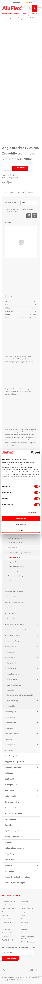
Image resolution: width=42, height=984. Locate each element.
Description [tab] (21, 192)
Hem (3, 13)
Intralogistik (10, 690)
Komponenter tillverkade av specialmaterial (20, 695)
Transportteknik (11, 663)
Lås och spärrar (11, 646)
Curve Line (9, 825)
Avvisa (21, 530)
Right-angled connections (23, 16)
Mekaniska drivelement (14, 685)
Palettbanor (9, 860)
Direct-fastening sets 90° (15, 543)
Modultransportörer (13, 767)
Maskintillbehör (11, 668)
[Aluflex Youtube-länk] (31, 970)
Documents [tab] (30, 192)
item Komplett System (19, 13)
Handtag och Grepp (13, 641)
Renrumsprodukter (10, 745)
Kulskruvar (9, 790)
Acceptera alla (21, 518)
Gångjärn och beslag (13, 635)
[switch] (37, 492)
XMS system (8, 739)
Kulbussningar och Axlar (15, 848)
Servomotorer (10, 871)
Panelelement (11, 652)
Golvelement (11, 657)
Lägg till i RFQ (20, 168)
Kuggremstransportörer (14, 762)
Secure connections (13, 608)
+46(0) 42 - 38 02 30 (15, 980)
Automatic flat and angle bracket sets (20, 553)
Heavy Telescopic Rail (14, 837)
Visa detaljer (31, 512)
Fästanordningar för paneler (15, 624)
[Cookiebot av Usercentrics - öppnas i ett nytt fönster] (31, 452)
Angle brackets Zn (14, 18)
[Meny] (39, 8)
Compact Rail (10, 808)
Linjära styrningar (12, 679)
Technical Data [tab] (12, 193)
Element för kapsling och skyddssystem (18, 630)
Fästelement (11, 16)
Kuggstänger (10, 854)
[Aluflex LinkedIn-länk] (37, 970)
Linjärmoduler (10, 796)
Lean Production (10, 717)
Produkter (9, 13)
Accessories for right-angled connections (20, 576)
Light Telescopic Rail (13, 831)
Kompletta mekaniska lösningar (18, 877)
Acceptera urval (21, 524)
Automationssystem (10, 723)
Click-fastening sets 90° (15, 538)
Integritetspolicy (6, 970)
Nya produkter (11, 706)
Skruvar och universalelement (16, 619)
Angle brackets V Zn (15, 562)
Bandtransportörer (12, 756)
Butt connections (12, 597)
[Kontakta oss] (29, 8)
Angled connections (13, 586)
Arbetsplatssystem (10, 712)
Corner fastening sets (14, 571)
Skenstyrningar (11, 785)
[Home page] (12, 8)
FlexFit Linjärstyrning (13, 813)
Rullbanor (9, 773)
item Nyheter (9, 750)
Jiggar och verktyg (12, 701)
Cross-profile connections (15, 591)
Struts (9, 581)
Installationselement (13, 674)
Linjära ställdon (11, 779)
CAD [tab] (5, 192)
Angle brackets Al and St (16, 566)
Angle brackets (12, 548)
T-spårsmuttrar (11, 613)
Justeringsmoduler (12, 802)
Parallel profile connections (15, 602)
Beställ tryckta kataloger (15, 883)
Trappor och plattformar (12, 734)
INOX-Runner (10, 819)
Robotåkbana (10, 865)
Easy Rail (8, 842)
